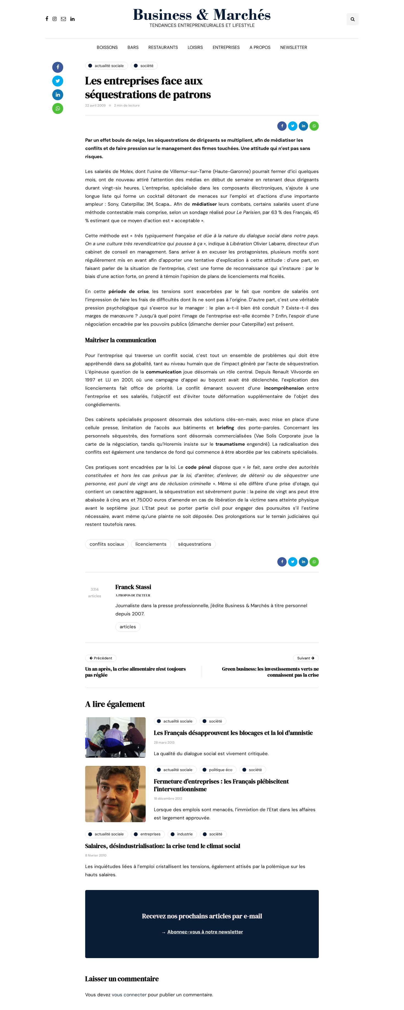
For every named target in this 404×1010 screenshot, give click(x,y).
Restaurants (163, 47)
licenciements (151, 544)
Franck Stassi (133, 587)
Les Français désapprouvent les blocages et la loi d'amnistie (233, 733)
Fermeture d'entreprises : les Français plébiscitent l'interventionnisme (221, 785)
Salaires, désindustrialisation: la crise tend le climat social (162, 846)
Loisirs (195, 47)
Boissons (107, 47)
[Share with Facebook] (282, 126)
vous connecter (129, 995)
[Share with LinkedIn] (303, 126)
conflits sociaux (107, 544)
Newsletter (293, 47)
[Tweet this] (292, 126)
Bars (133, 47)
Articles (128, 627)
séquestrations (194, 544)
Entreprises (226, 47)
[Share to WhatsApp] (314, 126)
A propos (260, 47)
